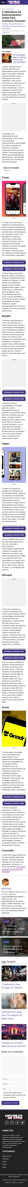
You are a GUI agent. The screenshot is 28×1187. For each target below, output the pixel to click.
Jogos (4, 1167)
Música (4, 1164)
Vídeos (4, 1161)
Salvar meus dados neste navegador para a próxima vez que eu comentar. (14, 1095)
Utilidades (5, 1159)
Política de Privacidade (19, 1180)
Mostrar (7, 170)
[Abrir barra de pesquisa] (26, 2)
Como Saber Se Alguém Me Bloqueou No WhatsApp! (14, 869)
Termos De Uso (6, 1180)
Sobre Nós (8, 1182)
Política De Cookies (17, 1182)
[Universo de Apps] (14, 2)
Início (3, 9)
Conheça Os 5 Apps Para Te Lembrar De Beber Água (12, 1015)
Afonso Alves (7, 889)
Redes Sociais (10, 9)
